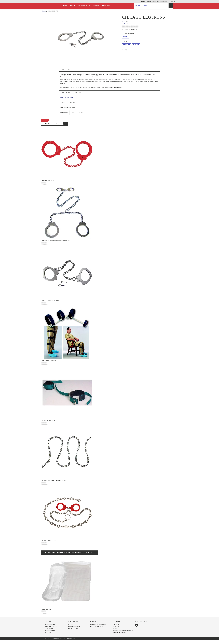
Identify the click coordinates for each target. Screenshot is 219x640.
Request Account (151, 1)
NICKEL (125, 36)
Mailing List (48, 632)
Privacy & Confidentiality (97, 626)
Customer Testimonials (119, 632)
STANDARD (126, 45)
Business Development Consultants (123, 630)
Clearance (96, 5)
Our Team (115, 628)
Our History (116, 626)
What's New (106, 5)
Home (65, 5)
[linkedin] (136, 625)
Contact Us (116, 624)
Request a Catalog (50, 630)
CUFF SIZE (125, 41)
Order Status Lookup (51, 626)
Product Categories (84, 5)
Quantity (124, 49)
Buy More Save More (74, 626)
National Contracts (73, 628)
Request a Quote (162, 1)
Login (143, 1)
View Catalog (49, 628)
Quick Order (171, 1)
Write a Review (77, 112)
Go (171, 5)
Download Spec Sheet (66, 97)
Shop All (72, 5)
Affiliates (70, 624)
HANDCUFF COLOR (128, 33)
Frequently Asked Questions (98, 624)
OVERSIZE (136, 45)
